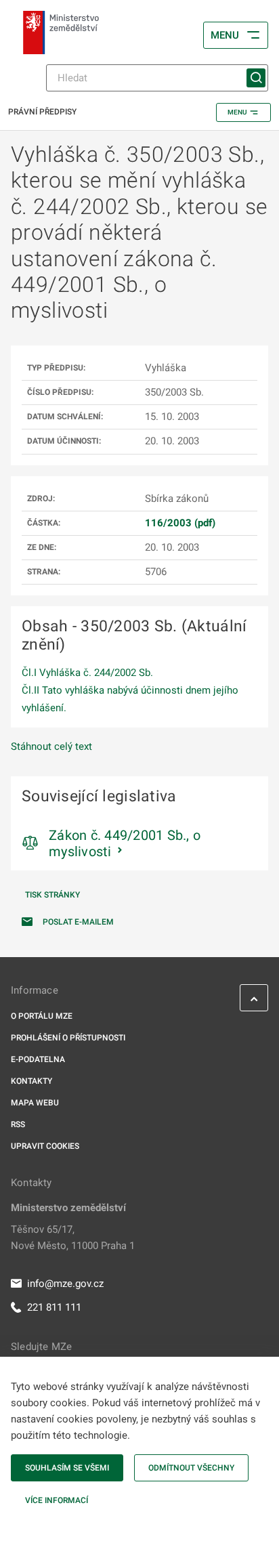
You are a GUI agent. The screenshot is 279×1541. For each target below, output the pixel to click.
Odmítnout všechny (191, 1468)
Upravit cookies (45, 1146)
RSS (18, 1124)
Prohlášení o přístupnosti (68, 1037)
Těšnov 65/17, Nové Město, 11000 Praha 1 (73, 1237)
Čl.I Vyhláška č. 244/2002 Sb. (87, 673)
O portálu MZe (41, 1016)
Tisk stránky (52, 895)
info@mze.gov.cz (65, 1284)
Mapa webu (35, 1102)
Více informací (56, 1500)
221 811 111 (54, 1307)
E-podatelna (38, 1059)
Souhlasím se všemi (67, 1468)
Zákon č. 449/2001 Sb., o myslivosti (124, 843)
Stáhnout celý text (51, 746)
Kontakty (31, 1081)
